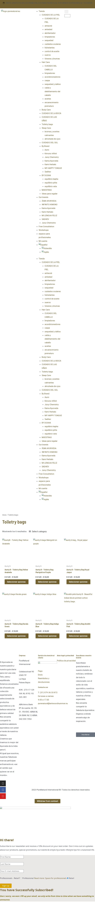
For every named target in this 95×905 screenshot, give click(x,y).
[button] (66, 11)
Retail (71, 878)
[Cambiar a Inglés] (52, 252)
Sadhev (48, 172)
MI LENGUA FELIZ (49, 215)
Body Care (46, 110)
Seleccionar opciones (16, 582)
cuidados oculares (53, 44)
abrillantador (50, 33)
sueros (48, 55)
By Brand (45, 146)
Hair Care (46, 62)
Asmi (47, 150)
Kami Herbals (50, 164)
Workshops (44, 230)
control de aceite (52, 51)
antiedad (48, 29)
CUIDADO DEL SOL (50, 142)
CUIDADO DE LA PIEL (51, 15)
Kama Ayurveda (51, 161)
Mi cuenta (43, 241)
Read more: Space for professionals (50, 878)
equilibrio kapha (51, 179)
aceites (48, 99)
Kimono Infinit (51, 153)
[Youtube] (3, 796)
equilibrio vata (51, 186)
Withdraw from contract (47, 801)
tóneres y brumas (52, 58)
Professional (44, 878)
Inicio (4, 515)
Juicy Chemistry (52, 157)
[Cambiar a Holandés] (52, 248)
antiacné (48, 26)
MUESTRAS (47, 190)
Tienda (42, 11)
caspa (47, 80)
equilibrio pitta (51, 182)
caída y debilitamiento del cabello (52, 91)
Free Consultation (46, 226)
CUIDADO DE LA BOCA (51, 113)
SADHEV (45, 219)
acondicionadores (52, 77)
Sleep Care (46, 128)
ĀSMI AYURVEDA (49, 201)
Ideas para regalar (49, 193)
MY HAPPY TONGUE (53, 168)
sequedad (49, 40)
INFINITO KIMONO (49, 204)
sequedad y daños (53, 84)
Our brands (43, 197)
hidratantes (50, 47)
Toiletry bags (47, 124)
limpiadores (50, 37)
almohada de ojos (52, 139)
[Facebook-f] (3, 790)
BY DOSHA (46, 175)
